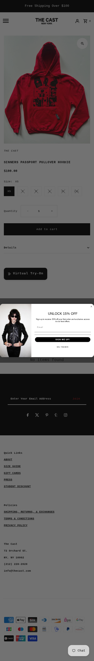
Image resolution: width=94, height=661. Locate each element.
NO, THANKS (62, 347)
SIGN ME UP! (62, 339)
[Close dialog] (91, 306)
